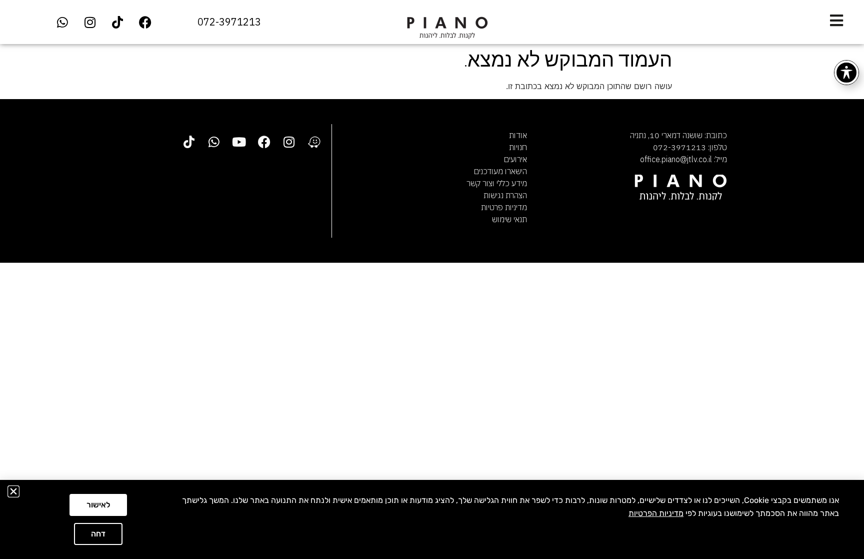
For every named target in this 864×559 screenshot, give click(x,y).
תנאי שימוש (509, 219)
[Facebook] (145, 22)
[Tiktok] (117, 22)
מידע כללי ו (509, 183)
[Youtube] (239, 141)
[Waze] (314, 141)
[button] (13, 491)
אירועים (515, 159)
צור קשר (479, 183)
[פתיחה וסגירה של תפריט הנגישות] (846, 73)
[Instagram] (90, 22)
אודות (518, 135)
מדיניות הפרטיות (656, 513)
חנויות (518, 147)
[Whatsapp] (62, 22)
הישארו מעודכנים (500, 171)
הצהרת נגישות (505, 195)
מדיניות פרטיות (504, 207)
